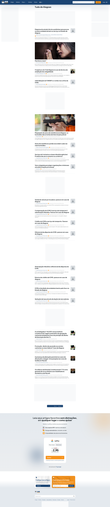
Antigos (59, 406)
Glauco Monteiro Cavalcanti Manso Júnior (43, 34)
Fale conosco (72, 499)
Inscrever (71, 485)
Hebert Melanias (39, 136)
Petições (44, 499)
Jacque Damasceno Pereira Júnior (42, 158)
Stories (35, 2)
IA (41, 2)
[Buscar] (93, 2)
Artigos (12, 2)
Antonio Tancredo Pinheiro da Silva (42, 362)
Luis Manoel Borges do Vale (40, 73)
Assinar (49, 457)
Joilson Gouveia (39, 349)
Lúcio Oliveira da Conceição (41, 84)
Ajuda (68, 499)
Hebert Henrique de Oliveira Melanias (42, 147)
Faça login (58, 466)
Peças (23, 2)
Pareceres (54, 499)
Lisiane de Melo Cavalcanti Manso (56, 34)
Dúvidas (30, 2)
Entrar (104, 2)
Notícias (18, 2)
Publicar (98, 2)
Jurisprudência (49, 499)
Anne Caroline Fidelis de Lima (41, 62)
